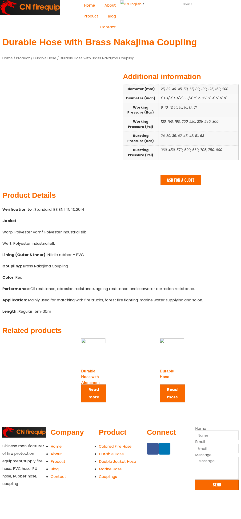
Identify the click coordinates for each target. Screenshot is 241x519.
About (110, 5)
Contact (108, 27)
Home (89, 5)
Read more (93, 393)
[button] (181, 180)
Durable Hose (44, 58)
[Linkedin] (164, 449)
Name (200, 428)
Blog (112, 16)
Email (200, 442)
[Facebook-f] (153, 449)
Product (91, 16)
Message (203, 455)
